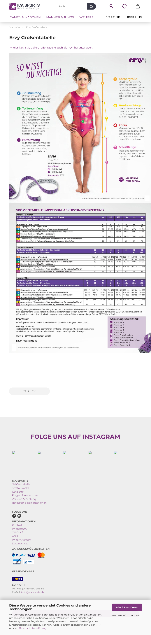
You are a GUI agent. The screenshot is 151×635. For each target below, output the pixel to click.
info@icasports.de (32, 592)
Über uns (134, 17)
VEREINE (113, 17)
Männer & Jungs (60, 17)
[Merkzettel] (124, 6)
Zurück (29, 391)
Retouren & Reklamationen (29, 502)
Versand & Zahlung (24, 499)
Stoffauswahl (20, 488)
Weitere (86, 17)
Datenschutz (20, 543)
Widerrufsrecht (21, 539)
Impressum (19, 528)
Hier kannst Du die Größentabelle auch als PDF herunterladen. (53, 47)
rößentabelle (22, 484)
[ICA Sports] (25, 6)
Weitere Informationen (126, 615)
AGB (15, 536)
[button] (110, 6)
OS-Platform (20, 532)
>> (11, 47)
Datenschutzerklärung (32, 628)
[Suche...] (91, 6)
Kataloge (18, 491)
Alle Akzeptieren (127, 607)
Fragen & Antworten (25, 495)
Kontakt (17, 525)
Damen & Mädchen (25, 17)
